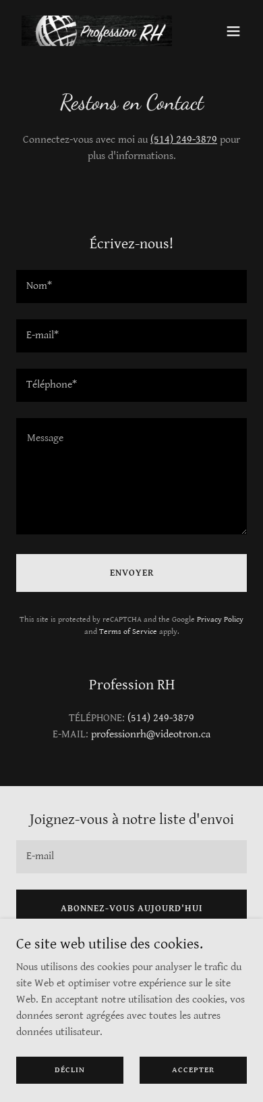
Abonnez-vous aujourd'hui (132, 908)
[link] (97, 30)
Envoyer (132, 573)
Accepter (193, 1069)
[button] (233, 31)
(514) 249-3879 (183, 139)
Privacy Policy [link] (220, 619)
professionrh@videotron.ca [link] (150, 734)
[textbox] (131, 286)
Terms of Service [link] (128, 631)
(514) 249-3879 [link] (160, 718)
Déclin (70, 1069)
